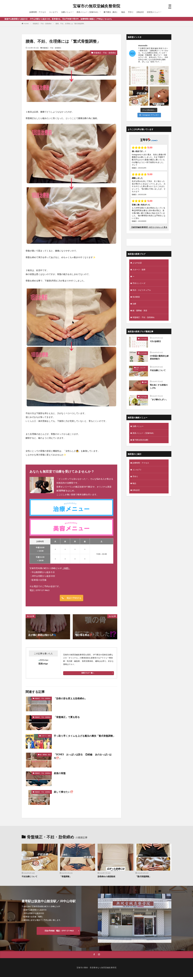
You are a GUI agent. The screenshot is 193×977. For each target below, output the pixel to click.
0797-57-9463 (42, 590)
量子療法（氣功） (111, 12)
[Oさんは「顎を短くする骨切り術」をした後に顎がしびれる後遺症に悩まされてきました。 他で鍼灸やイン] (159, 96)
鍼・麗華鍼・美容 (45, 754)
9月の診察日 (155, 341)
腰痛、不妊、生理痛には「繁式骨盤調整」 (70, 24)
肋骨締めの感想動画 (106, 876)
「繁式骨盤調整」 (143, 876)
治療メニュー (66, 12)
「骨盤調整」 (65, 876)
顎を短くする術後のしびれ (159, 386)
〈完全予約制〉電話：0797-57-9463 (58, 931)
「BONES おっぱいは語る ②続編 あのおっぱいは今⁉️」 (83, 756)
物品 (123, 12)
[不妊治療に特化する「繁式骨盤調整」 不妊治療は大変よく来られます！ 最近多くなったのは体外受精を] (138, 96)
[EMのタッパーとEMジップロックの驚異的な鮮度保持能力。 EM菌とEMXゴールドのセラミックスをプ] (159, 75)
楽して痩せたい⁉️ (63, 791)
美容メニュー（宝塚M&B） (88, 12)
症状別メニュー (153, 12)
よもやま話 (137, 263)
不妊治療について (158, 370)
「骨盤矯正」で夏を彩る (67, 717)
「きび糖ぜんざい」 (159, 399)
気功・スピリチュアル (141, 290)
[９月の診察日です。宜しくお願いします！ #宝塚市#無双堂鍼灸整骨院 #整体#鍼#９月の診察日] (138, 75)
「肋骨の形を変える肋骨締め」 (70, 698)
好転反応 (140, 12)
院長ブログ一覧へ (88, 673)
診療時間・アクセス (37, 12)
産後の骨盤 (60, 773)
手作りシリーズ (138, 283)
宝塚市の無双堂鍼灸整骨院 (96, 6)
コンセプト (53, 12)
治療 (134, 304)
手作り (131, 12)
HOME (26, 24)
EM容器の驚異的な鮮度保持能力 (159, 357)
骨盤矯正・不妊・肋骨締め (42, 24)
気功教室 (136, 297)
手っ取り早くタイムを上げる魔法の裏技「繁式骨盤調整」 (84, 735)
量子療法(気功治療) (140, 440)
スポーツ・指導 (46, 736)
